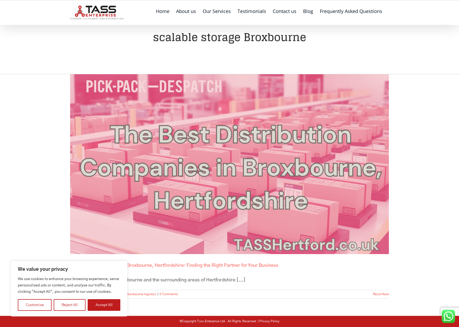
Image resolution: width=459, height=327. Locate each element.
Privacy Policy (269, 321)
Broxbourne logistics (141, 294)
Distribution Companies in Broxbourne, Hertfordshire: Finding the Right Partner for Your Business (174, 265)
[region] (69, 288)
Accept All (104, 305)
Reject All (70, 305)
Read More (381, 294)
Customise (35, 305)
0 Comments (169, 294)
